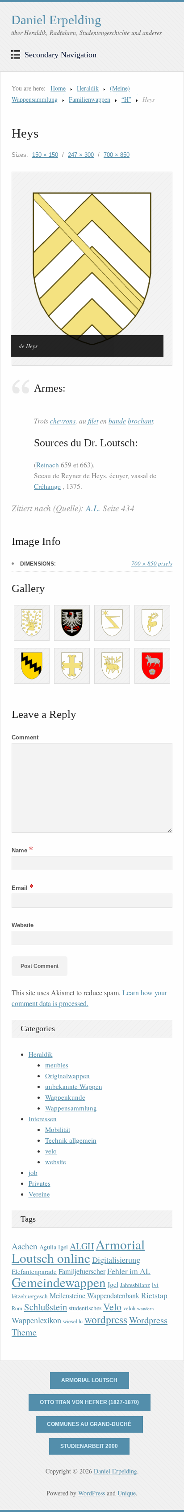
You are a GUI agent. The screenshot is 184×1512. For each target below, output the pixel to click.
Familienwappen (89, 99)
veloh (129, 1308)
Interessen (43, 1118)
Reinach (47, 464)
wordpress (105, 1319)
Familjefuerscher (82, 1271)
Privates (39, 1183)
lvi (155, 1284)
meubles (56, 1064)
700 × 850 (117, 154)
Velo (112, 1306)
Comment (25, 737)
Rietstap (154, 1295)
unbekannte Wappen (73, 1086)
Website (22, 925)
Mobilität (57, 1129)
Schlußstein (45, 1306)
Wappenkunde (65, 1097)
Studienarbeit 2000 (89, 1446)
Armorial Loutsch (89, 1380)
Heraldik (88, 88)
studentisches (85, 1308)
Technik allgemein (70, 1140)
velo (51, 1150)
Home (58, 88)
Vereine (39, 1193)
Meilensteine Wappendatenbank (94, 1295)
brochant (140, 420)
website (55, 1161)
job (33, 1172)
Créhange (47, 486)
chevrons (62, 420)
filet (93, 420)
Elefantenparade (34, 1271)
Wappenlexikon (36, 1320)
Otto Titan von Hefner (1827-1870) (89, 1402)
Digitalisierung (116, 1259)
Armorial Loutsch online (78, 1251)
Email (22, 888)
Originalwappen (67, 1075)
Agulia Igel (53, 1247)
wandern (145, 1308)
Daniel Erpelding (56, 20)
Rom (17, 1308)
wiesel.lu (73, 1321)
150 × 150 (45, 154)
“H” (126, 99)
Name (22, 850)
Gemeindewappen (59, 1282)
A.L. (93, 508)
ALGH (82, 1246)
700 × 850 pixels (151, 563)
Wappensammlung (71, 1107)
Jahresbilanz (135, 1285)
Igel (113, 1284)
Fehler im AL (129, 1271)
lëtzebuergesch (30, 1296)
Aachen (25, 1246)
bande (117, 420)
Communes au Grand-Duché (89, 1424)
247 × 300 (81, 154)
